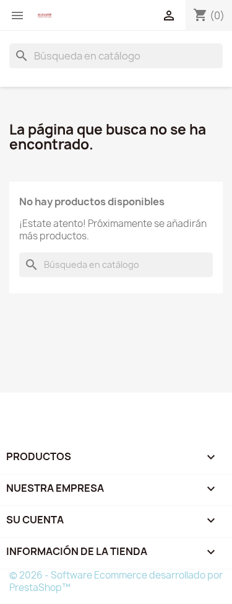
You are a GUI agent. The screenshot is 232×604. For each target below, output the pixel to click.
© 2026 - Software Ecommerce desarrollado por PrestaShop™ (116, 581)
